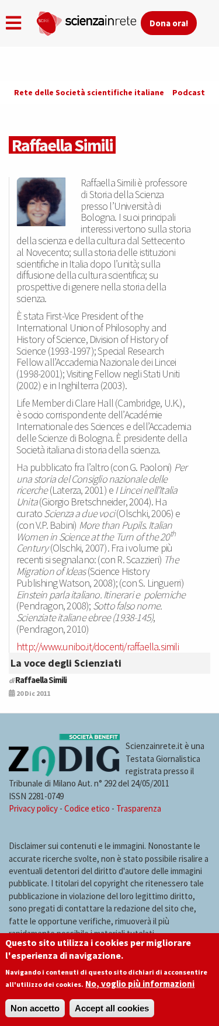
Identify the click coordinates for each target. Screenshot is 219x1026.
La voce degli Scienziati (66, 663)
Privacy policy (33, 808)
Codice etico (87, 808)
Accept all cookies (112, 1008)
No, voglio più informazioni (139, 983)
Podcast (188, 92)
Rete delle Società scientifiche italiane (89, 92)
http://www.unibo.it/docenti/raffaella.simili (97, 646)
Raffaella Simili (41, 679)
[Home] (88, 21)
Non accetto (35, 1008)
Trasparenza (138, 808)
